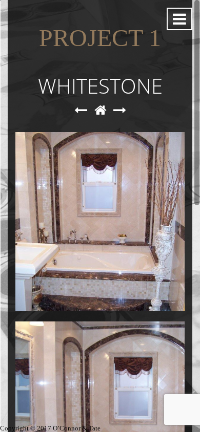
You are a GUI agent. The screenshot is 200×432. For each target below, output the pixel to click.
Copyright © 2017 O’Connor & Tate (50, 428)
